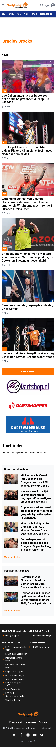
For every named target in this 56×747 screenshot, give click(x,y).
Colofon (43, 722)
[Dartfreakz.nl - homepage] (17, 5)
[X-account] (14, 735)
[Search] (41, 5)
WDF (25, 14)
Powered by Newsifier (28, 741)
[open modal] (53, 5)
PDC (18, 14)
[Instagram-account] (28, 735)
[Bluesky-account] (42, 735)
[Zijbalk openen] (3, 5)
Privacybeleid (16, 722)
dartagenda (45, 14)
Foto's (34, 14)
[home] (3, 14)
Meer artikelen (28, 371)
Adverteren (30, 722)
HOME (10, 14)
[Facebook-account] (21, 735)
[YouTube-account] (35, 735)
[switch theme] (47, 5)
